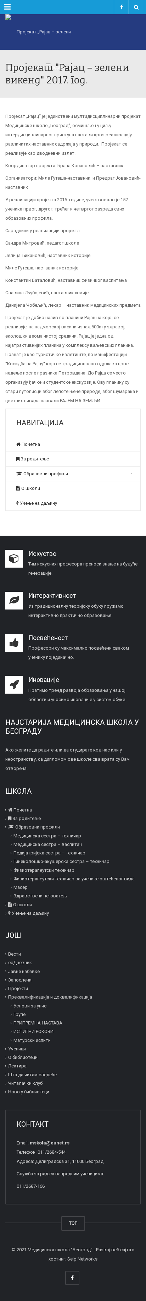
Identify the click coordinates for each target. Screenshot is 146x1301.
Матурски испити (32, 1040)
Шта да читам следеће (32, 1074)
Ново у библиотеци (28, 1091)
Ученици (17, 1048)
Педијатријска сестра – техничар (49, 853)
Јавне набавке (24, 971)
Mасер (20, 887)
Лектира (17, 1065)
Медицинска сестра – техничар (47, 835)
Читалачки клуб (25, 1083)
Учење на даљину (38, 503)
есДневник (20, 962)
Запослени (20, 980)
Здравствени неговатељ (40, 895)
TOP (73, 1223)
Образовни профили (45, 473)
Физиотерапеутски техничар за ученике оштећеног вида (74, 878)
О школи (30, 488)
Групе (19, 1014)
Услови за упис (29, 1005)
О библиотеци (23, 1057)
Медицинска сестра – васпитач (47, 844)
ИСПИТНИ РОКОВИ (33, 1031)
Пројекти (18, 988)
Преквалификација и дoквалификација (50, 997)
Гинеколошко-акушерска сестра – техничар (61, 861)
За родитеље (34, 458)
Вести (14, 954)
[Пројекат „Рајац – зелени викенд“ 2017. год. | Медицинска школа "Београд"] (40, 32)
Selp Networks (82, 1259)
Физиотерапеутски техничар (43, 870)
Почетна (30, 444)
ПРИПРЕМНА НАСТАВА (37, 1023)
